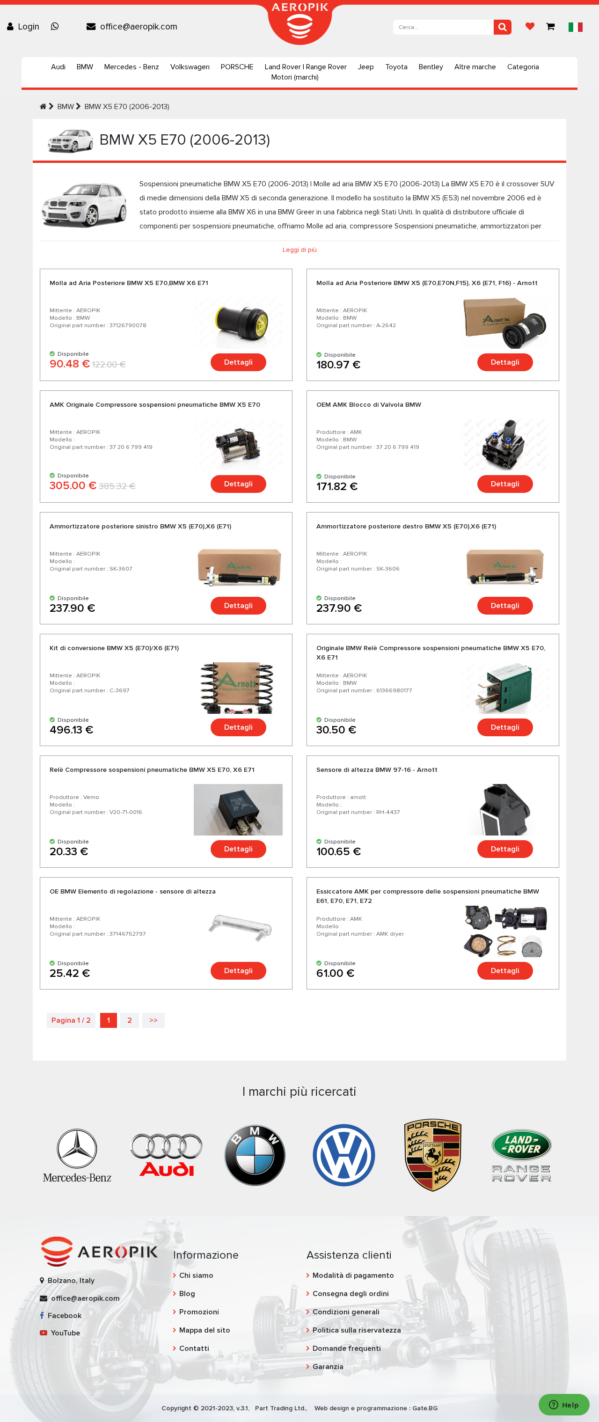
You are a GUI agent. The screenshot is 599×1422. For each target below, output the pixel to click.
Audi (58, 67)
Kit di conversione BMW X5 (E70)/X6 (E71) (114, 648)
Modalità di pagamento (353, 1275)
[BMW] (255, 1154)
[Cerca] (502, 27)
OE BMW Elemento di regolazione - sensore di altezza (133, 891)
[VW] (344, 1154)
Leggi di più (300, 250)
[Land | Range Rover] (521, 1154)
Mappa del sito (204, 1330)
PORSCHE (237, 67)
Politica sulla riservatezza (357, 1330)
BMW (85, 67)
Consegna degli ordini (351, 1293)
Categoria (523, 67)
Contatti (194, 1348)
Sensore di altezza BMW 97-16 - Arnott (377, 770)
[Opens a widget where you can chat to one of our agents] (564, 1405)
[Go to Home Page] (43, 106)
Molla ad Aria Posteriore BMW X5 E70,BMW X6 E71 (129, 283)
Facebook (62, 1315)
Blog (187, 1293)
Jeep (366, 67)
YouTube (63, 1333)
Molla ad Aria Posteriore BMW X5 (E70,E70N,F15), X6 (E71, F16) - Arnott (427, 283)
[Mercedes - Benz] (77, 1154)
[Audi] (166, 1154)
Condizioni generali (346, 1312)
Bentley (431, 67)
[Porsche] (432, 1154)
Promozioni (199, 1312)
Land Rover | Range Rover (306, 67)
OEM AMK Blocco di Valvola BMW (368, 405)
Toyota (396, 67)
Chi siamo (196, 1275)
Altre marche (475, 67)
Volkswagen (190, 67)
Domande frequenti (347, 1348)
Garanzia (328, 1366)
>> (153, 1020)
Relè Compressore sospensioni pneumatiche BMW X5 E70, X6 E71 (152, 770)
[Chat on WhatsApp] (57, 26)
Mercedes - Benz (131, 67)
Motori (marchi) (295, 77)
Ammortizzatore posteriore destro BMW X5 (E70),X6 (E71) (406, 526)
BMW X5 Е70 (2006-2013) (127, 106)
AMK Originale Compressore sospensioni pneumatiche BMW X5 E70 (155, 405)
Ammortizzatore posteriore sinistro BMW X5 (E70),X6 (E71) (140, 526)
